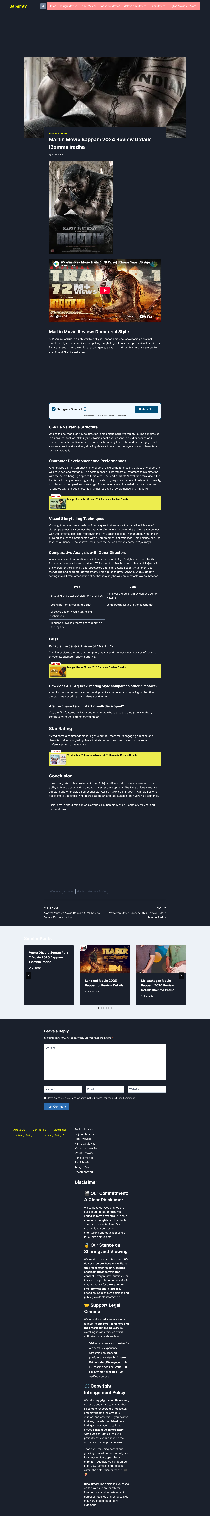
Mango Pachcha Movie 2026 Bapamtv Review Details (98, 499)
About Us (19, 1129)
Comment (52, 1047)
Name (50, 1089)
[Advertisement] (105, 34)
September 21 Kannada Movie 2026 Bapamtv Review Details (102, 755)
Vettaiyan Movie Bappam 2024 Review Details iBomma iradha (137, 913)
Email (91, 1089)
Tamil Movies (88, 6)
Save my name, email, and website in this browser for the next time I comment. (91, 1098)
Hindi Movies (157, 6)
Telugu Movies (68, 6)
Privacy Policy (24, 1135)
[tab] (99, 1008)
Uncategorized (84, 1171)
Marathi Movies (84, 1153)
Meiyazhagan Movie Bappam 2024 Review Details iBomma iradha (157, 985)
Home (52, 6)
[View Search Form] (43, 6)
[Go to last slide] (28, 975)
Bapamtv (56, 154)
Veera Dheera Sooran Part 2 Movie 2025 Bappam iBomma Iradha (48, 957)
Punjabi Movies (84, 1157)
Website (134, 1089)
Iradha (81, 891)
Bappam (55, 891)
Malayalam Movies (134, 6)
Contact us (39, 1129)
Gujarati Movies (84, 1134)
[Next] (181, 975)
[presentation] (105, 959)
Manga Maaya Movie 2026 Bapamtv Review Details (96, 667)
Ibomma (68, 891)
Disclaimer (59, 1129)
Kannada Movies (110, 6)
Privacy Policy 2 (54, 1135)
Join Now (148, 409)
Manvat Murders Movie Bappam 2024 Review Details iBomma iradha (72, 913)
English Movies (177, 6)
